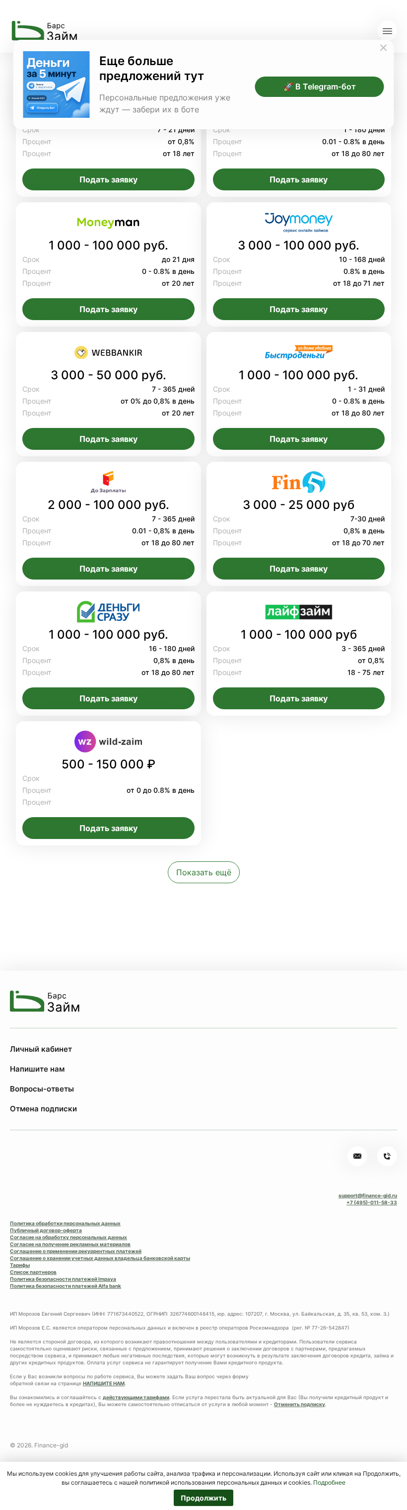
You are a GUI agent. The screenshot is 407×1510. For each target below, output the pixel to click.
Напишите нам (37, 1069)
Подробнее (329, 1482)
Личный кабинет (41, 1049)
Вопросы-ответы (42, 1088)
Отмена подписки (43, 1108)
